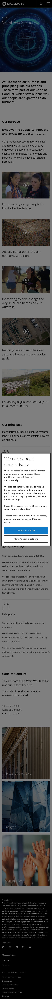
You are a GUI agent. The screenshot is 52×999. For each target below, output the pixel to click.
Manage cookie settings (26, 538)
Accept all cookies (26, 530)
